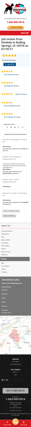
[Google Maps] (7, 380)
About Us (5, 226)
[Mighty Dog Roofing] (15, 421)
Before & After (5, 240)
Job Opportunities (6, 231)
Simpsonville (7, 173)
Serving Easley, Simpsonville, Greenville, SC (15, 18)
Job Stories (4, 243)
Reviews (4, 259)
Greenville (25, 202)
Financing (4, 272)
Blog (2, 237)
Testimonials (5, 234)
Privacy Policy (21, 413)
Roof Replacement (15, 364)
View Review (7, 146)
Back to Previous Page (11, 211)
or (15, 27)
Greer (24, 149)
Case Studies (5, 266)
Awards (3, 249)
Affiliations (4, 255)
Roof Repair (15, 361)
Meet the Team (5, 252)
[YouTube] (2, 380)
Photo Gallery (5, 246)
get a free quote (15, 390)
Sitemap (17, 415)
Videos (3, 269)
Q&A (2, 263)
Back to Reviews (9, 216)
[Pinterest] (5, 380)
